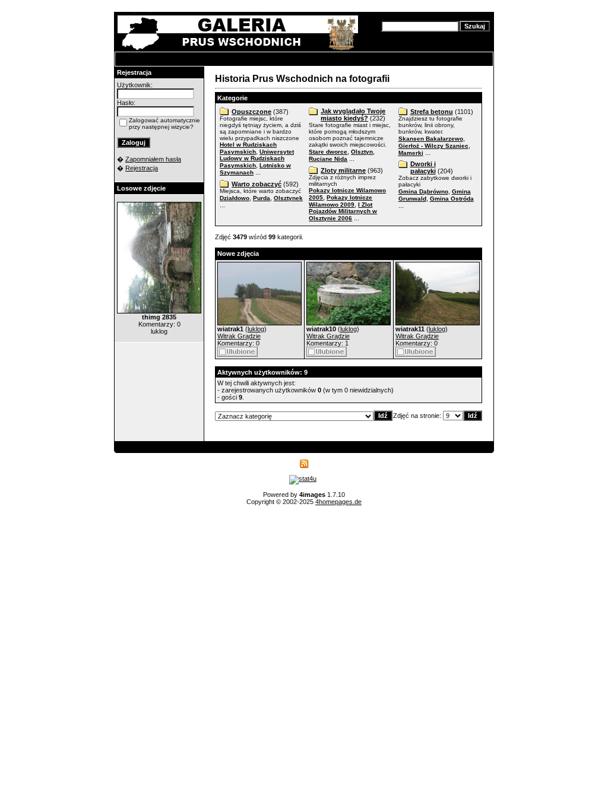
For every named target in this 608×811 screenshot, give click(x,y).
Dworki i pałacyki (423, 167)
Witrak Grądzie (239, 336)
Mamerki (410, 153)
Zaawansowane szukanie (416, 36)
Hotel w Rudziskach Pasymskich (248, 148)
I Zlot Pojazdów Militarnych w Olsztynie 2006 (343, 211)
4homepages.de (338, 501)
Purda (261, 198)
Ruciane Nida (328, 159)
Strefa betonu (431, 111)
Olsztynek (288, 198)
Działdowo (234, 198)
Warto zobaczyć (256, 184)
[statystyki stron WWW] (302, 478)
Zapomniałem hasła (153, 159)
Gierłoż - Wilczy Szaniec (433, 145)
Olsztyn (362, 151)
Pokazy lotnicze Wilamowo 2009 (340, 201)
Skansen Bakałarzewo (430, 138)
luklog (256, 328)
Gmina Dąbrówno (423, 191)
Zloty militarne (343, 170)
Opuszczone (251, 111)
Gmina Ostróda (452, 198)
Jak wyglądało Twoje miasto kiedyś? (353, 114)
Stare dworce (328, 151)
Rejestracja (141, 168)
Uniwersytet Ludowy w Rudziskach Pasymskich (257, 158)
